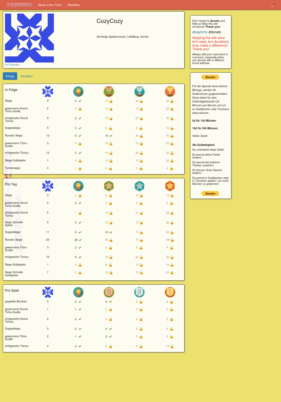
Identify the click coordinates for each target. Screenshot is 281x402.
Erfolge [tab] (10, 76)
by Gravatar (12, 64)
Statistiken (74, 5)
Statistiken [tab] (26, 76)
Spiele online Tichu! (50, 5)
